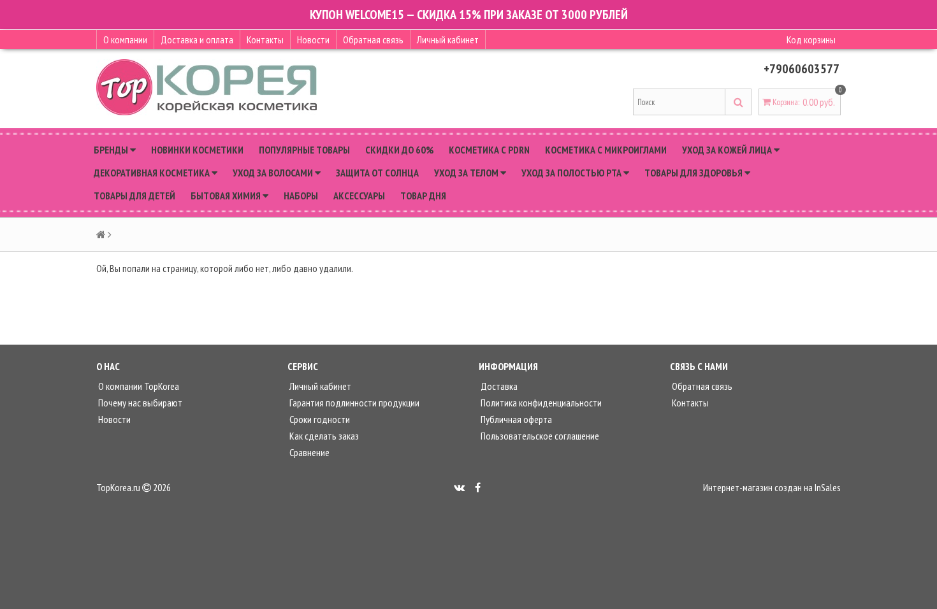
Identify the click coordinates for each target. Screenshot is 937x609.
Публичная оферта (515, 419)
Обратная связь (373, 39)
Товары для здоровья (694, 172)
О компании (125, 39)
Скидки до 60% (399, 149)
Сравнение (308, 452)
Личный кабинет (448, 39)
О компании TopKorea (137, 386)
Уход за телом (467, 172)
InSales (828, 487)
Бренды (112, 149)
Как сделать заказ (323, 435)
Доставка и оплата (197, 39)
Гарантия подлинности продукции (353, 402)
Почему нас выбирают (139, 402)
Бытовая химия (227, 195)
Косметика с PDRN (489, 149)
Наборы (301, 195)
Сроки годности (318, 419)
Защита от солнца (377, 172)
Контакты (265, 39)
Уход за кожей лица (728, 149)
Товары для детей (134, 195)
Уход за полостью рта (572, 172)
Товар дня (423, 195)
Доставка (498, 386)
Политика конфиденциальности (540, 402)
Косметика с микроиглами (606, 149)
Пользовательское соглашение (539, 435)
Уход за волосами (274, 172)
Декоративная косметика (153, 172)
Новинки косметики (197, 149)
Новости (313, 39)
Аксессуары (359, 195)
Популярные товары (304, 149)
